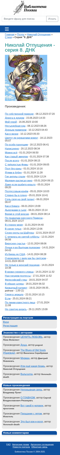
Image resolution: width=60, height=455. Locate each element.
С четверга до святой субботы (22, 236)
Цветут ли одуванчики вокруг (21, 138)
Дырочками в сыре (15, 210)
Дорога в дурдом (14, 118)
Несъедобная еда (15, 126)
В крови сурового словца (19, 272)
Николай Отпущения (39, 34)
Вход (6, 322)
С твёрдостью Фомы (16, 164)
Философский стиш (16, 279)
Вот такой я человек (31, 405)
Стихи (8, 37)
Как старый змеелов (16, 156)
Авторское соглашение (42, 444)
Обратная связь (39, 447)
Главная (9, 34)
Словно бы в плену (16, 195)
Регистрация (10, 325)
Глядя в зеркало (14, 294)
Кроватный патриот (16, 287)
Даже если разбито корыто (20, 184)
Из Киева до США (15, 254)
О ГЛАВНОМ (27, 397)
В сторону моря (14, 225)
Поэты (20, 34)
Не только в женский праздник (22, 265)
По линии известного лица (20, 302)
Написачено (12, 148)
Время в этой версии (17, 214)
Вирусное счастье (15, 243)
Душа (23, 345)
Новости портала (21, 447)
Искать (52, 19)
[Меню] (6, 29)
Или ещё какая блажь (32, 366)
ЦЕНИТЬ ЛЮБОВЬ (31, 337)
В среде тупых (13, 228)
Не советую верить (16, 309)
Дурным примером (15, 130)
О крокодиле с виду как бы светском (25, 258)
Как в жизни (11, 134)
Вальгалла (26, 374)
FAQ (8, 444)
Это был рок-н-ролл (31, 421)
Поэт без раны (13, 168)
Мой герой (11, 122)
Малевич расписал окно (18, 180)
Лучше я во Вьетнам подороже (22, 247)
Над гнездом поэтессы (18, 276)
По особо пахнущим (16, 144)
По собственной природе (19, 114)
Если (8, 298)
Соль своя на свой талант (19, 199)
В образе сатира (14, 283)
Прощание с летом (31, 413)
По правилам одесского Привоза (24, 218)
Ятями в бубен (13, 172)
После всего (12, 160)
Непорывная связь (31, 389)
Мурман (25, 358)
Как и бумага (12, 206)
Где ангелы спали (15, 176)
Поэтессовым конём (16, 191)
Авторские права (20, 444)
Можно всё (11, 152)
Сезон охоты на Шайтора (19, 232)
